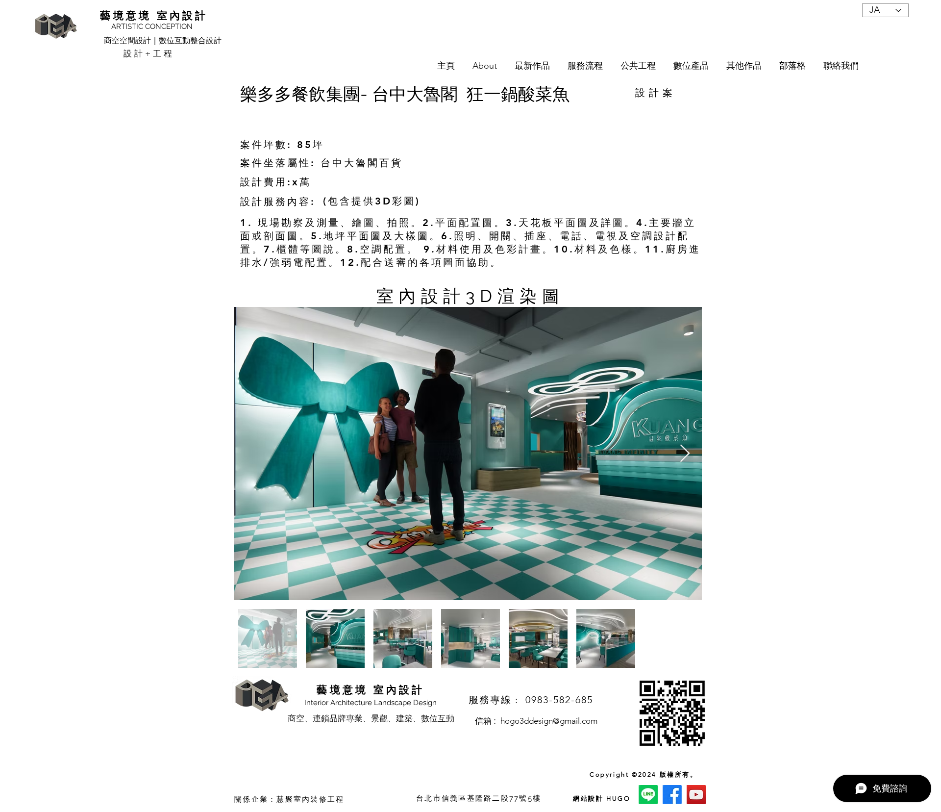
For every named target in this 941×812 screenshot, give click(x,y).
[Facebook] (672, 794)
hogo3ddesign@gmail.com (548, 721)
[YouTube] (696, 794)
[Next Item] (685, 453)
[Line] (648, 794)
